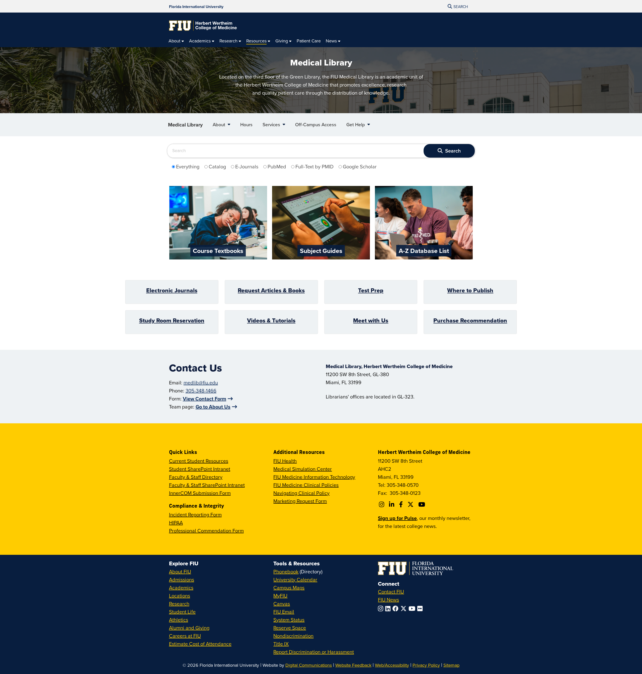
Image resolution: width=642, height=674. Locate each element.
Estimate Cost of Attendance (200, 643)
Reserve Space (289, 627)
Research (179, 603)
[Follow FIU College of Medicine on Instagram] (382, 504)
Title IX (281, 643)
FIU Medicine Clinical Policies (306, 485)
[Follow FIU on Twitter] (404, 608)
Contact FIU (391, 591)
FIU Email (283, 611)
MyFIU (280, 595)
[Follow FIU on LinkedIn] (388, 608)
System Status (288, 619)
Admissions (181, 579)
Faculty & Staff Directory (195, 477)
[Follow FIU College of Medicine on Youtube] (422, 504)
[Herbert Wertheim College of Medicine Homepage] (203, 25)
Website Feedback (353, 665)
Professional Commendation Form (206, 530)
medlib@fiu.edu (201, 382)
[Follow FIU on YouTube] (413, 608)
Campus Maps (288, 587)
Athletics (178, 619)
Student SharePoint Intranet (199, 469)
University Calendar (295, 579)
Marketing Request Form (300, 501)
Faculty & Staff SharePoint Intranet (207, 485)
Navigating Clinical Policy (301, 493)
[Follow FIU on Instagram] (381, 608)
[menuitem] (176, 41)
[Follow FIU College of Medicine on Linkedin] (392, 504)
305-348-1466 (201, 390)
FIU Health (285, 460)
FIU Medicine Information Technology (314, 477)
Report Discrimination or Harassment (313, 651)
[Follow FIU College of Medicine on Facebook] (401, 504)
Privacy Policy (426, 665)
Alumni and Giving (189, 627)
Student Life (182, 611)
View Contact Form (204, 398)
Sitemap (451, 665)
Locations (179, 595)
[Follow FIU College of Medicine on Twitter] (411, 504)
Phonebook (285, 571)
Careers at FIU (185, 635)
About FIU (180, 571)
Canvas (281, 603)
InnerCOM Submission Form (200, 493)
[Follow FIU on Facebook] (396, 608)
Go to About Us (213, 406)
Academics (181, 587)
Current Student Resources (198, 460)
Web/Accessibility (392, 665)
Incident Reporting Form (195, 514)
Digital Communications (308, 665)
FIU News (388, 599)
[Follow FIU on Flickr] (421, 608)
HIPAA (176, 522)
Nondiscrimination (293, 635)
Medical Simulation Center (302, 469)
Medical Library (185, 124)
